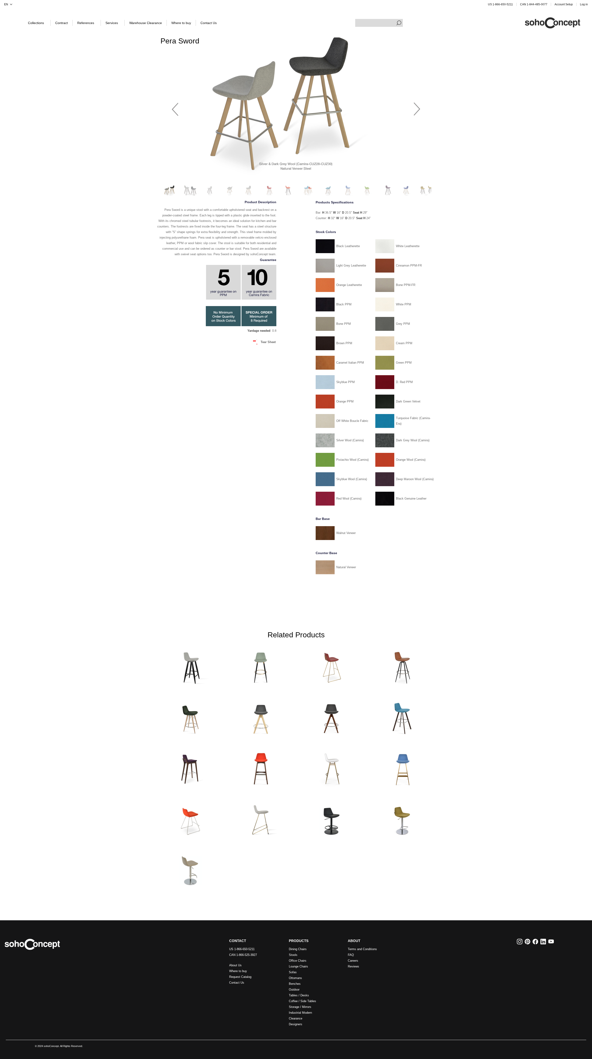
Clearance (295, 1018)
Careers (353, 960)
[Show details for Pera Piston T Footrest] (189, 868)
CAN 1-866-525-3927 (243, 955)
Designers (295, 1024)
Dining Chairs (298, 949)
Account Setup (564, 4)
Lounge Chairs (298, 966)
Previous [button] (175, 107)
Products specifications (335, 202)
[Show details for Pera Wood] (260, 767)
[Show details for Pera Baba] (189, 665)
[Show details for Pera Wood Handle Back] (189, 767)
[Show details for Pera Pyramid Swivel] (260, 716)
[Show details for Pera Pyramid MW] (331, 716)
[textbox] (379, 23)
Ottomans (295, 978)
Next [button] (417, 107)
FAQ (351, 955)
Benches (295, 983)
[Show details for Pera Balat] (402, 767)
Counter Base (326, 553)
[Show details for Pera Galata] (331, 767)
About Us (235, 965)
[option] (296, 107)
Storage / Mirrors (300, 1007)
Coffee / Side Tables (302, 1001)
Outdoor (294, 989)
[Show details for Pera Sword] (402, 716)
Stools (293, 955)
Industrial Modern (300, 1012)
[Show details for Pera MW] (189, 716)
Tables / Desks (299, 995)
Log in (584, 4)
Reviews (353, 966)
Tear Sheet (268, 342)
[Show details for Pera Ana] (260, 665)
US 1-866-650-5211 (500, 4)
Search (398, 23)
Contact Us (236, 982)
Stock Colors (326, 232)
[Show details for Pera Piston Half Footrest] (402, 817)
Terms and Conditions (362, 949)
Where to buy (238, 971)
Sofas (293, 972)
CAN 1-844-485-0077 (533, 4)
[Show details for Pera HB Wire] (331, 665)
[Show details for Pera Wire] (189, 817)
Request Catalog (240, 977)
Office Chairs (297, 960)
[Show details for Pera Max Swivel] (402, 665)
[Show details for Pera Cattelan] (260, 817)
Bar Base (323, 519)
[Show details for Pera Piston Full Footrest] (331, 817)
